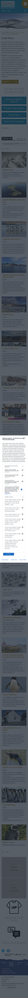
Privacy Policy (22, 559)
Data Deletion (5, 559)
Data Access (14, 559)
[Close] (24, 438)
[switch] (22, 470)
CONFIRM (8, 554)
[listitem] (14, 466)
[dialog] (14, 499)
